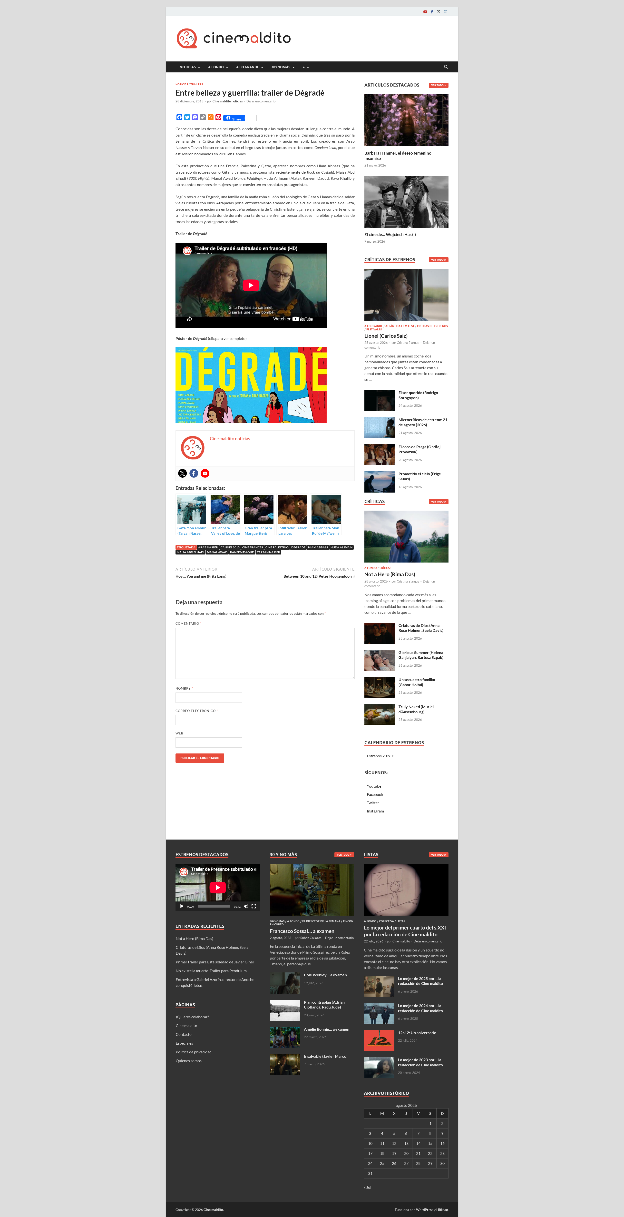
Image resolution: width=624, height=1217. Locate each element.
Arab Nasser (208, 547)
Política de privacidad (194, 1051)
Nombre (184, 688)
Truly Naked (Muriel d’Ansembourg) (416, 709)
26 (394, 1163)
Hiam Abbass (318, 547)
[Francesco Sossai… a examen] (312, 866)
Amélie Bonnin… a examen (326, 1029)
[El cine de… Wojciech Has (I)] (406, 201)
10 (370, 1143)
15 (430, 1143)
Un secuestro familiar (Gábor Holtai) (417, 682)
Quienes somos (189, 1060)
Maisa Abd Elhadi (190, 552)
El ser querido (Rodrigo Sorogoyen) (418, 395)
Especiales (184, 1043)
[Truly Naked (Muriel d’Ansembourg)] (379, 707)
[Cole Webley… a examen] (285, 975)
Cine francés (252, 547)
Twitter (373, 802)
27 (406, 1163)
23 (442, 1153)
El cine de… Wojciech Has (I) (390, 234)
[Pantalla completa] (253, 906)
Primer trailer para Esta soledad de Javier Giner (215, 962)
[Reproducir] (181, 906)
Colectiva (386, 921)
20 (406, 1153)
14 (418, 1143)
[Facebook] (432, 11)
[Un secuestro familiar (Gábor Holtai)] (379, 680)
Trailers (196, 84)
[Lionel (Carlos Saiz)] (406, 296)
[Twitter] (439, 11)
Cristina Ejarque (408, 343)
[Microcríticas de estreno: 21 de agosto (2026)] (379, 420)
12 (394, 1143)
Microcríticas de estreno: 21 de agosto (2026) (423, 422)
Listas (401, 921)
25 (382, 1163)
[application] (218, 887)
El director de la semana (321, 921)
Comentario (189, 623)
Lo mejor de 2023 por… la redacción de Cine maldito (420, 1062)
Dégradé (298, 547)
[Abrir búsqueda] (446, 67)
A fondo (216, 67)
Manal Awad (217, 552)
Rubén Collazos (311, 938)
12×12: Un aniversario (417, 1032)
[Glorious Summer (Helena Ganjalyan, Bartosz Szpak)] (379, 653)
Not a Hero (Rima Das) (389, 574)
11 (382, 1143)
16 (442, 1143)
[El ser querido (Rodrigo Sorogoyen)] (379, 393)
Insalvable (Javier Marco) (326, 1056)
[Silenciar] (246, 906)
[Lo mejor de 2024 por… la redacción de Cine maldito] (379, 1006)
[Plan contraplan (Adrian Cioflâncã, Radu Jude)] (285, 1002)
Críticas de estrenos (432, 326)
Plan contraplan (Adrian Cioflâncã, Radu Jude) (324, 1004)
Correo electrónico (197, 711)
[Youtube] (425, 11)
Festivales (374, 329)
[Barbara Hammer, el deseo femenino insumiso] (406, 119)
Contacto (184, 1034)
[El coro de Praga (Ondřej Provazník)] (379, 447)
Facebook (375, 794)
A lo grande (247, 67)
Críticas (385, 568)
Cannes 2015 (230, 547)
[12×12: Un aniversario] (379, 1033)
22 (430, 1153)
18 (382, 1153)
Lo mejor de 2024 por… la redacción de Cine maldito (420, 1008)
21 (418, 1153)
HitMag (442, 1209)
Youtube (374, 786)
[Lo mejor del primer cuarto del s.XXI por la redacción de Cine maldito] (406, 866)
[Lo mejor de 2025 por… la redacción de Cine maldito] (379, 979)
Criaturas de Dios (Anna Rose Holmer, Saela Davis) (421, 628)
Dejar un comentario (260, 101)
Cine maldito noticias (228, 101)
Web (179, 733)
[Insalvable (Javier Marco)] (285, 1056)
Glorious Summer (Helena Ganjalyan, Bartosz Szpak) (421, 655)
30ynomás (280, 67)
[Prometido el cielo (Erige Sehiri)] (379, 474)
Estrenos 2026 (379, 755)
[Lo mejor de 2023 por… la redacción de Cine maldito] (379, 1060)
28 (418, 1163)
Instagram (375, 811)
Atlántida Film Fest (399, 326)
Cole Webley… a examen (325, 974)
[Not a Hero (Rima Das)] (406, 538)
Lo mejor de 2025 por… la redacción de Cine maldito (420, 981)
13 (406, 1143)
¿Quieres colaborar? (192, 1016)
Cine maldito (186, 1025)
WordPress (424, 1209)
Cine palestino (277, 547)
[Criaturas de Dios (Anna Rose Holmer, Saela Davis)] (379, 625)
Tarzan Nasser (268, 552)
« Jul (367, 1187)
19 (394, 1153)
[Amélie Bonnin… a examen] (285, 1029)
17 (370, 1153)
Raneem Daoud (242, 552)
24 (370, 1163)
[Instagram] (445, 11)
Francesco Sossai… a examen (302, 931)
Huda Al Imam (341, 547)
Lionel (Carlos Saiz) (386, 336)
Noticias (188, 67)
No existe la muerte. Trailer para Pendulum (211, 970)
